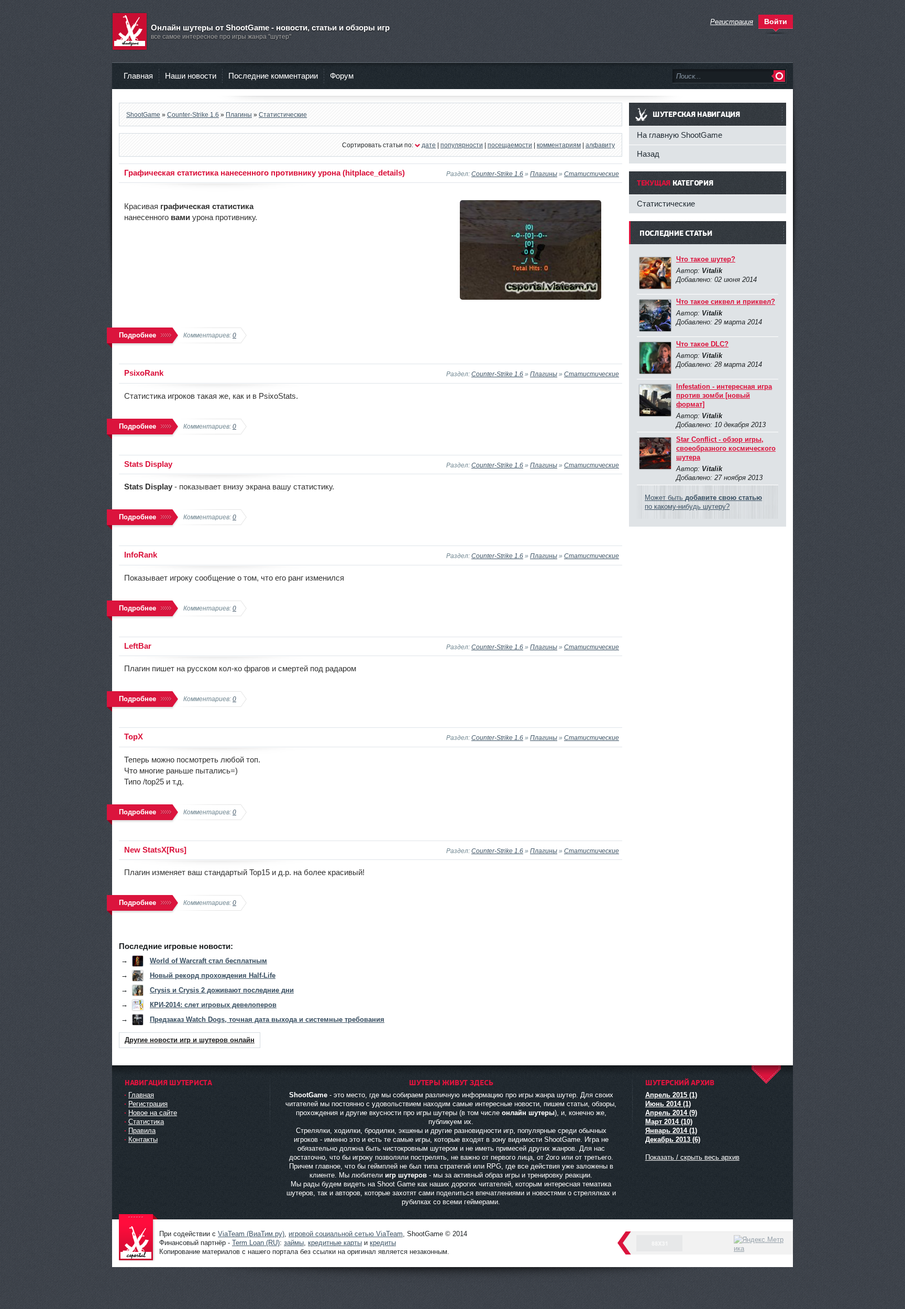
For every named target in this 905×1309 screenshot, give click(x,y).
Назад (648, 153)
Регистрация (148, 1104)
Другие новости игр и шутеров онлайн (190, 1040)
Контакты (143, 1139)
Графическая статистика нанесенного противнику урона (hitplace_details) (264, 172)
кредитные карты (335, 1243)
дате (429, 144)
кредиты (383, 1243)
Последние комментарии (273, 75)
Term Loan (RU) (256, 1243)
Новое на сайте (152, 1113)
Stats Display (148, 464)
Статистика (146, 1122)
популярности (461, 144)
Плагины (543, 173)
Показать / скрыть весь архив (692, 1157)
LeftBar (137, 645)
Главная (138, 75)
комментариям (559, 144)
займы (294, 1243)
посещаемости (510, 144)
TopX (133, 736)
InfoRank (140, 554)
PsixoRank (143, 372)
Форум (342, 75)
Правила (142, 1131)
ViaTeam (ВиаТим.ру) (251, 1234)
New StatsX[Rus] (155, 849)
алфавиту (600, 144)
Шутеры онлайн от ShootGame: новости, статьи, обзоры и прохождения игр (138, 1238)
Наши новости (190, 75)
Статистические (591, 173)
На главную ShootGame (679, 134)
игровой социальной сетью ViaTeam (346, 1234)
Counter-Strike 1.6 (497, 173)
